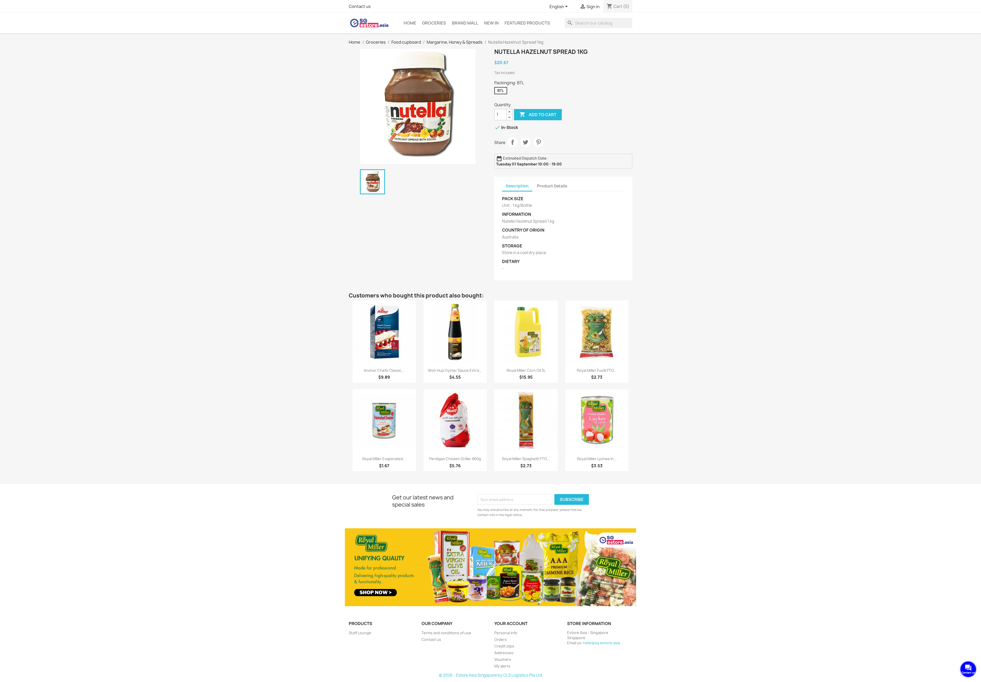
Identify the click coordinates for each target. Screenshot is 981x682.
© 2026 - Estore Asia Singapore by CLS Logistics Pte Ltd (490, 675)
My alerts (502, 666)
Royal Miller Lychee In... (597, 458)
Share (512, 142)
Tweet (525, 142)
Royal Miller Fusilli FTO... (597, 370)
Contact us (360, 6)
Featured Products (527, 23)
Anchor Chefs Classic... (384, 370)
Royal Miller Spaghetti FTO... (526, 458)
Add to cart (537, 114)
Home (410, 23)
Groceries (434, 23)
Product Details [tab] (552, 186)
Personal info (505, 632)
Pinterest (538, 142)
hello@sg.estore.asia (601, 642)
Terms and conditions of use (446, 632)
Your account (511, 623)
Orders (500, 639)
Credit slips (504, 646)
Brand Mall (465, 23)
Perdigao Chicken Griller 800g (455, 458)
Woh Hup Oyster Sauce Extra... (455, 370)
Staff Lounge (360, 632)
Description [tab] (517, 186)
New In (491, 23)
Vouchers (502, 659)
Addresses (503, 652)
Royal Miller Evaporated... (384, 458)
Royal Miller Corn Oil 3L (526, 370)
